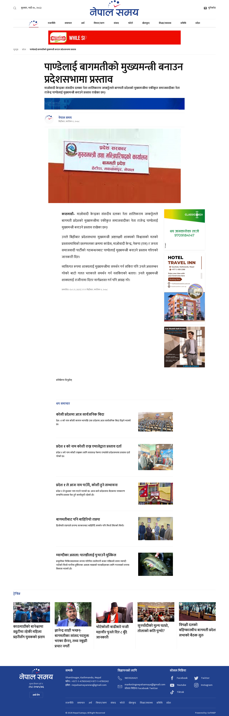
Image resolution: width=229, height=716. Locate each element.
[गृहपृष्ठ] (33, 23)
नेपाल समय (65, 117)
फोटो (130, 23)
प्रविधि (183, 23)
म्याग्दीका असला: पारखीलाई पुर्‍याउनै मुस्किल (86, 555)
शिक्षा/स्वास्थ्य (165, 23)
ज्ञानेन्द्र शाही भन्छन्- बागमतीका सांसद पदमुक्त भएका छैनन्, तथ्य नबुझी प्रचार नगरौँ (72, 638)
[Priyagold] (114, 37)
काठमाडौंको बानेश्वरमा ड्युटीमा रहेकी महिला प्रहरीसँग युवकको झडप (29, 632)
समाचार (68, 23)
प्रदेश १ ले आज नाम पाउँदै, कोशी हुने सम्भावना (87, 485)
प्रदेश (198, 23)
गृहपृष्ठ (15, 49)
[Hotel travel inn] (184, 288)
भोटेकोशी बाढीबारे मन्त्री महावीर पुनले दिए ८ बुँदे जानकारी (112, 632)
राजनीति (51, 23)
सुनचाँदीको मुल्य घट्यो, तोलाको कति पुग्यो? (153, 628)
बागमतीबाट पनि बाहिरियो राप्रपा (78, 519)
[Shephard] (114, 104)
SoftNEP (212, 713)
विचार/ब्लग (99, 23)
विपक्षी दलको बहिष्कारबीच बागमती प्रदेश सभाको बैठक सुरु (197, 630)
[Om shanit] (184, 347)
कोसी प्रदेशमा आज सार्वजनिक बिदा (80, 414)
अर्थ (82, 23)
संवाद (116, 23)
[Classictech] (184, 230)
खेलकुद (146, 23)
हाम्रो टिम (36, 695)
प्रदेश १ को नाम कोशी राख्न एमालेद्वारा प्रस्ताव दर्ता (89, 446)
